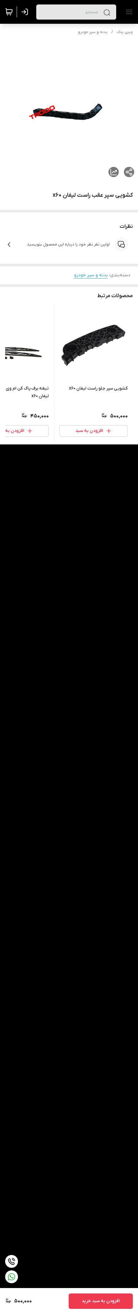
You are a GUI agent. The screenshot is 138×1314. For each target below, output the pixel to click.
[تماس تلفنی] (11, 1261)
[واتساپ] (11, 1276)
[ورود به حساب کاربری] (26, 12)
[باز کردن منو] (128, 12)
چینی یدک (125, 32)
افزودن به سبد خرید (101, 1301)
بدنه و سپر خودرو (93, 32)
